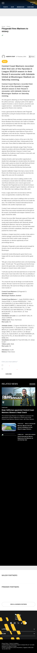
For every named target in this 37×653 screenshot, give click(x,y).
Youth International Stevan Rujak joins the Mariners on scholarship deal (25, 438)
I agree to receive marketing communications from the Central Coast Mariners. (18, 368)
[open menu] (3, 3)
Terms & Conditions (13, 643)
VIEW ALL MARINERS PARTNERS (18, 604)
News (8, 26)
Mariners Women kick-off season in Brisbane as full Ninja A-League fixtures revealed (25, 427)
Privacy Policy (15, 364)
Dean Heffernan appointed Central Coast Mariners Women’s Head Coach (18, 411)
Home (3, 26)
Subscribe (9, 374)
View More (32, 383)
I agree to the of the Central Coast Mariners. (17, 365)
